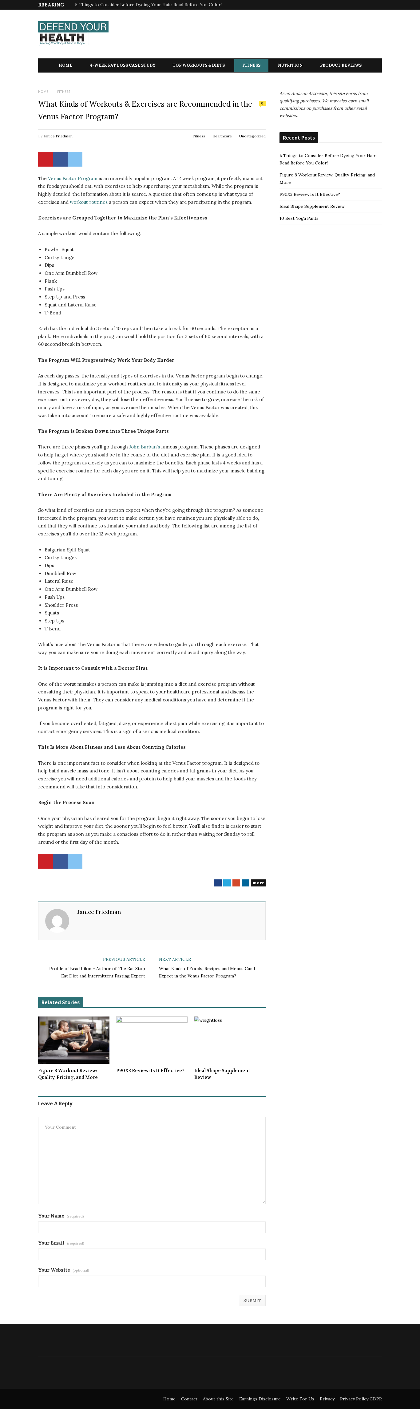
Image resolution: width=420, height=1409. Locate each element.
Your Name (61, 1216)
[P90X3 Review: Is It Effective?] (152, 1040)
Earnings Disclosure (260, 1399)
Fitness (251, 65)
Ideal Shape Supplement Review (222, 1074)
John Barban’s (144, 447)
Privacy (327, 1399)
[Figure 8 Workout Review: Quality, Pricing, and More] (73, 1040)
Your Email (61, 1243)
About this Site (218, 1399)
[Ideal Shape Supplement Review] (230, 1040)
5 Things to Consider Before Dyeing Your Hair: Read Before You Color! (148, 4)
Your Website (63, 1270)
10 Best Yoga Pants (299, 218)
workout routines (89, 202)
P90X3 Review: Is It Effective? (150, 1071)
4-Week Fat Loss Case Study (122, 65)
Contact (189, 1399)
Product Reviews (341, 65)
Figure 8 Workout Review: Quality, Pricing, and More (68, 1074)
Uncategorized (252, 136)
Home (65, 65)
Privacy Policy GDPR (361, 1399)
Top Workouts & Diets (199, 65)
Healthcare (222, 136)
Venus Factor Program (72, 178)
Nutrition (290, 65)
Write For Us (300, 1399)
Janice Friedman (58, 136)
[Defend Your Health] (73, 34)
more (258, 883)
